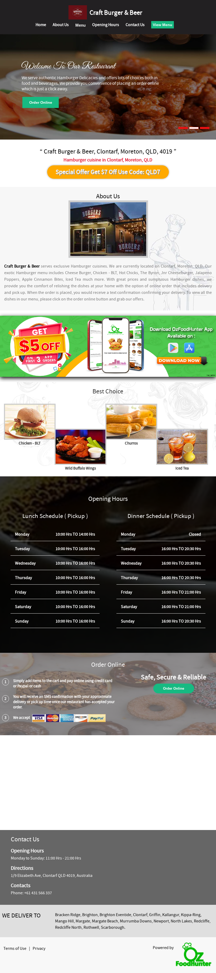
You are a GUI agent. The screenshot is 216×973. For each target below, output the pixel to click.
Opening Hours (105, 24)
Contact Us (135, 24)
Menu (80, 25)
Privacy (39, 948)
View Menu (162, 25)
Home (41, 24)
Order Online (40, 102)
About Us (61, 24)
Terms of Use (14, 948)
